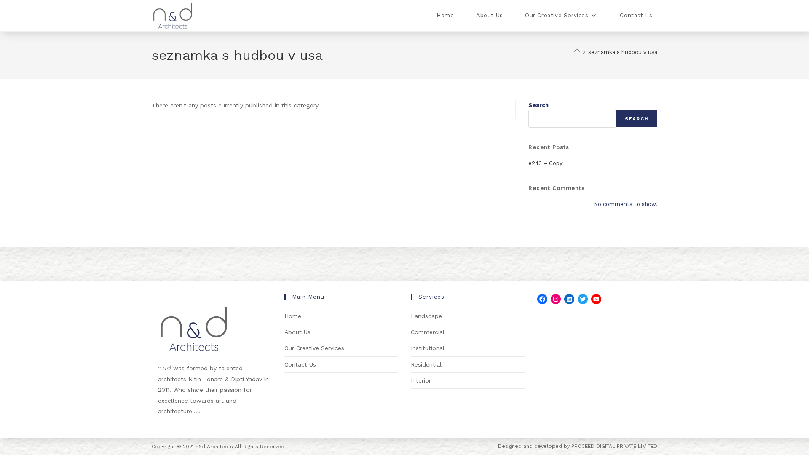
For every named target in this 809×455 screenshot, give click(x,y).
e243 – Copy (545, 163)
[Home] (577, 52)
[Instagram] (556, 299)
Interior (421, 380)
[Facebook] (542, 299)
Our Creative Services (314, 348)
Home (292, 316)
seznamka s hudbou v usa (622, 52)
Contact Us (300, 364)
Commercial (428, 332)
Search (538, 105)
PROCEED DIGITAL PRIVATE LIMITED (614, 446)
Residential (426, 364)
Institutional (428, 348)
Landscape (426, 316)
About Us (297, 332)
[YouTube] (596, 299)
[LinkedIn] (569, 299)
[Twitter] (583, 299)
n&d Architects (213, 447)
